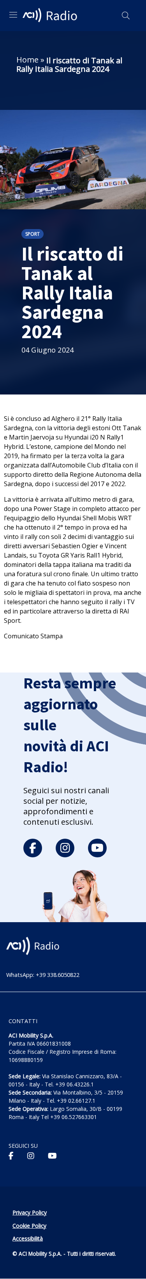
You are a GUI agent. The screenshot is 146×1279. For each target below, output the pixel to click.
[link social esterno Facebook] (11, 1156)
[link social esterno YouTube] (52, 1156)
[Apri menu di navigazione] (13, 14)
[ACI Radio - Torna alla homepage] (51, 15)
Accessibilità (27, 1238)
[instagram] (65, 848)
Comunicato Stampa (33, 636)
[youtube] (97, 848)
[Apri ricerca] (125, 15)
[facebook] (32, 848)
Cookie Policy (29, 1225)
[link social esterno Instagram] (30, 1156)
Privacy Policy (29, 1212)
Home (27, 59)
